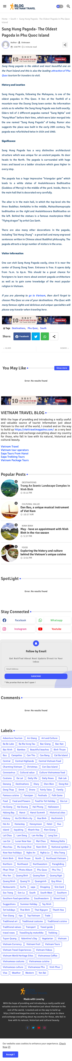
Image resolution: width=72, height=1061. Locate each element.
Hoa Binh (41, 818)
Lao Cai (6, 841)
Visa (5, 972)
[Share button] (54, 336)
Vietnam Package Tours (15, 460)
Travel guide (46, 927)
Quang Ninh (9, 881)
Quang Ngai (56, 875)
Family (59, 789)
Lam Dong (22, 835)
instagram (20, 629)
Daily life (32, 778)
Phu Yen (7, 875)
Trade (47, 915)
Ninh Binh (8, 858)
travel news (9, 932)
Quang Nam (39, 875)
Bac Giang (45, 743)
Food (5, 801)
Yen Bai (42, 972)
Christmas (32, 766)
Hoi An (6, 824)
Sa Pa (23, 886)
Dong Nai (63, 783)
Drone (32, 789)
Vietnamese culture (13, 967)
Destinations (18, 328)
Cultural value (27, 772)
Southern (62, 892)
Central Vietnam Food (50, 761)
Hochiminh (57, 818)
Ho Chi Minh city (23, 818)
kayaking (18, 829)
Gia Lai (63, 801)
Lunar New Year (23, 841)
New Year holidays (12, 852)
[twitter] (33, 1027)
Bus (5, 755)
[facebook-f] (28, 1027)
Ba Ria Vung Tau (27, 743)
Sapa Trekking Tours (13, 457)
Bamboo (21, 749)
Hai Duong (22, 806)
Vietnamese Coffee (47, 955)
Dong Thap (8, 789)
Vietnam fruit (33, 944)
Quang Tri (25, 881)
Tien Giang (8, 915)
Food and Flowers (21, 801)
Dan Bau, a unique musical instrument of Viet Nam (44, 509)
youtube (56, 629)
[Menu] (4, 6)
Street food (59, 898)
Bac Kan (59, 743)
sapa (33, 886)
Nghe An (30, 852)
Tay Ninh (46, 904)
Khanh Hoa (33, 829)
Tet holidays (9, 909)
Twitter (36, 336)
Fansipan (28, 795)
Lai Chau (7, 835)
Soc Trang (8, 892)
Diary (36, 783)
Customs (7, 778)
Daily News (48, 778)
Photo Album (25, 869)
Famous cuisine (11, 795)
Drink (21, 789)
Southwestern (41, 898)
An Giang (32, 738)
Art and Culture (49, 738)
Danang (7, 783)
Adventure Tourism (12, 738)
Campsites (16, 755)
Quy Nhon (56, 881)
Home (5, 19)
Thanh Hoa (58, 909)
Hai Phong (38, 806)
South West (46, 892)
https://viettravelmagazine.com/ (34, 429)
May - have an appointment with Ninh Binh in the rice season (44, 530)
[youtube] (39, 1027)
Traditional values (12, 927)
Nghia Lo (44, 852)
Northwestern (40, 864)
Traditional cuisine (57, 921)
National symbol (59, 846)
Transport (31, 927)
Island (6, 829)
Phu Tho (56, 869)
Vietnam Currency (12, 944)
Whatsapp (45, 336)
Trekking (52, 932)
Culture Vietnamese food (52, 772)
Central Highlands (24, 761)
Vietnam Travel (10, 446)
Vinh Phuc (54, 967)
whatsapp (56, 620)
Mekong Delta (58, 841)
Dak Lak (62, 778)
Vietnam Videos (44, 949)
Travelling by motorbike (31, 932)
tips (21, 915)
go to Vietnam (37, 295)
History (6, 818)
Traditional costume (32, 921)
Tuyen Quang (9, 938)
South (13, 19)
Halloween (53, 806)
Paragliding (58, 864)
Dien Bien (49, 783)
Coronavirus (9, 772)
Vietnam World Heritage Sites (18, 955)
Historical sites (57, 812)
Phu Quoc (33, 328)
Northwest (22, 864)
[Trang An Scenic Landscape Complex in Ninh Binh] (9, 488)
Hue (59, 824)
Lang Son (52, 835)
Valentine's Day (29, 938)
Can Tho (31, 755)
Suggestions (9, 904)
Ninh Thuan (24, 858)
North (38, 858)
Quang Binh (22, 875)
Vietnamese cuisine (39, 961)
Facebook (24, 336)
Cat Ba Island (61, 755)
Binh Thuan (60, 749)
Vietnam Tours (52, 944)
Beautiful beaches (39, 749)
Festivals (42, 795)
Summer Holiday (28, 904)
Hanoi (22, 812)
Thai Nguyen (41, 909)
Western (29, 972)
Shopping (45, 886)
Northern (7, 864)
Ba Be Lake (8, 743)
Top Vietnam (33, 915)
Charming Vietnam (12, 766)
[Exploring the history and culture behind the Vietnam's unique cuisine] (9, 553)
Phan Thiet (8, 869)
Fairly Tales (46, 789)
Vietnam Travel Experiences (17, 949)
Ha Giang (7, 806)
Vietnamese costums (13, 961)
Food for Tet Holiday (45, 801)
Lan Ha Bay (37, 835)
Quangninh (40, 881)
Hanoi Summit (37, 812)
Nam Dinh (41, 846)
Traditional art (10, 921)
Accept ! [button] (10, 1054)
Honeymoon (36, 824)
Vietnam (62, 938)
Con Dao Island (49, 766)
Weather (16, 972)
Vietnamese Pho (36, 967)
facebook (20, 620)
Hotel (49, 824)
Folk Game (57, 795)
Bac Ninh (7, 749)
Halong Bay (9, 812)
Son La (21, 892)
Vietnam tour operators (15, 450)
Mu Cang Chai (24, 846)
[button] (59, 6)
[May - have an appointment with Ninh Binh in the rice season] (9, 531)
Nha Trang (59, 852)
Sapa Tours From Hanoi (14, 453)
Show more (61, 368)
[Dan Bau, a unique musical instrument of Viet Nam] (9, 510)
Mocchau (7, 846)
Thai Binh (25, 909)
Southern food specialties (16, 898)
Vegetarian (47, 938)
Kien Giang (49, 829)
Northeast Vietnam (56, 858)
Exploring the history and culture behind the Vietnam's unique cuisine (43, 552)
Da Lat (19, 778)
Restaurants (9, 886)
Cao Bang (44, 755)
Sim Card (59, 886)
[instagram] (44, 1027)
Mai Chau (41, 841)
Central (6, 761)
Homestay (20, 824)
